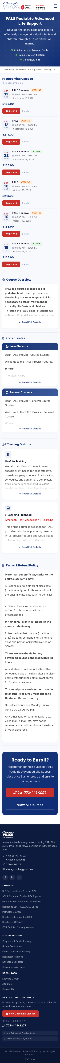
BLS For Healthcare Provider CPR (19, 891)
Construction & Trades (13, 967)
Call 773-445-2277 (32, 793)
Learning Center (10, 978)
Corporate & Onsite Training (16, 941)
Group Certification (12, 946)
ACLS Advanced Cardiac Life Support (21, 896)
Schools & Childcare (12, 962)
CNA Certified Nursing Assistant (18, 927)
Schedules (9, 69)
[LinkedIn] (12, 877)
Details (25, 111)
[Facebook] (5, 877)
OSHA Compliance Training (16, 951)
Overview (21, 69)
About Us (7, 984)
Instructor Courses (11, 912)
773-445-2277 (13, 864)
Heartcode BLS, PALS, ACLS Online (20, 906)
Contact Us (8, 989)
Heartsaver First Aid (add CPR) (17, 917)
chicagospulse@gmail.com (19, 869)
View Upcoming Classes (22, 1013)
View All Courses (30, 805)
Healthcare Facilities (12, 956)
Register (10, 111)
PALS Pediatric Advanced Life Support (21, 901)
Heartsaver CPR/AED (13, 922)
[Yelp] (19, 877)
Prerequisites (34, 69)
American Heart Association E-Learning (29, 519)
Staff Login (30, 1059)
